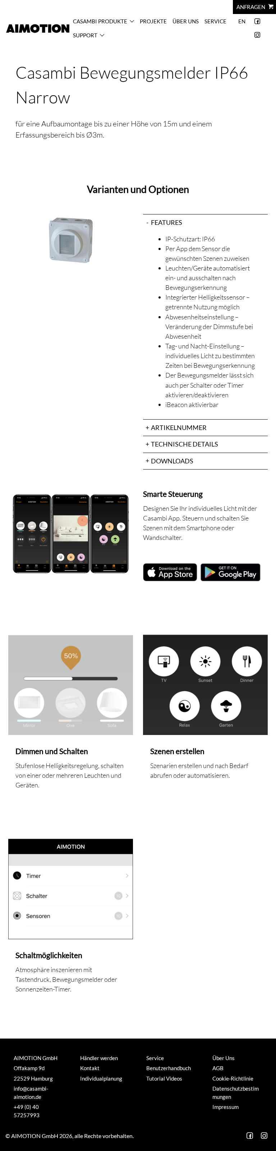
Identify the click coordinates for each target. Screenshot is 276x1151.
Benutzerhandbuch (168, 1068)
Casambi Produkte (100, 21)
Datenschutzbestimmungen (235, 1092)
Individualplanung (101, 1078)
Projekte (153, 21)
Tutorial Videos (164, 1078)
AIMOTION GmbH (36, 1058)
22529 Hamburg (33, 1078)
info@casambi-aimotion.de (31, 1092)
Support (85, 35)
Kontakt (90, 1068)
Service (215, 21)
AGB (218, 1068)
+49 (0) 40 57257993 (27, 1111)
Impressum (225, 1107)
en (241, 21)
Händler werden (99, 1058)
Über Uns (185, 21)
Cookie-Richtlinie (232, 1078)
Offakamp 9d (29, 1068)
